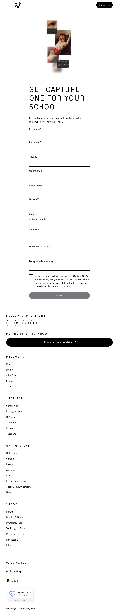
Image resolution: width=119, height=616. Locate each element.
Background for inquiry (41, 261)
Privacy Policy (42, 279)
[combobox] (59, 219)
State (32, 213)
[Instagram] (17, 323)
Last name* (35, 142)
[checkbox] (31, 276)
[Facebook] (9, 323)
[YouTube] (33, 323)
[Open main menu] (9, 5)
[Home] (18, 5)
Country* (34, 229)
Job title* (33, 157)
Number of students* (40, 246)
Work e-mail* (36, 170)
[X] (25, 323)
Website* (34, 199)
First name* (35, 128)
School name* (36, 185)
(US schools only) (38, 219)
